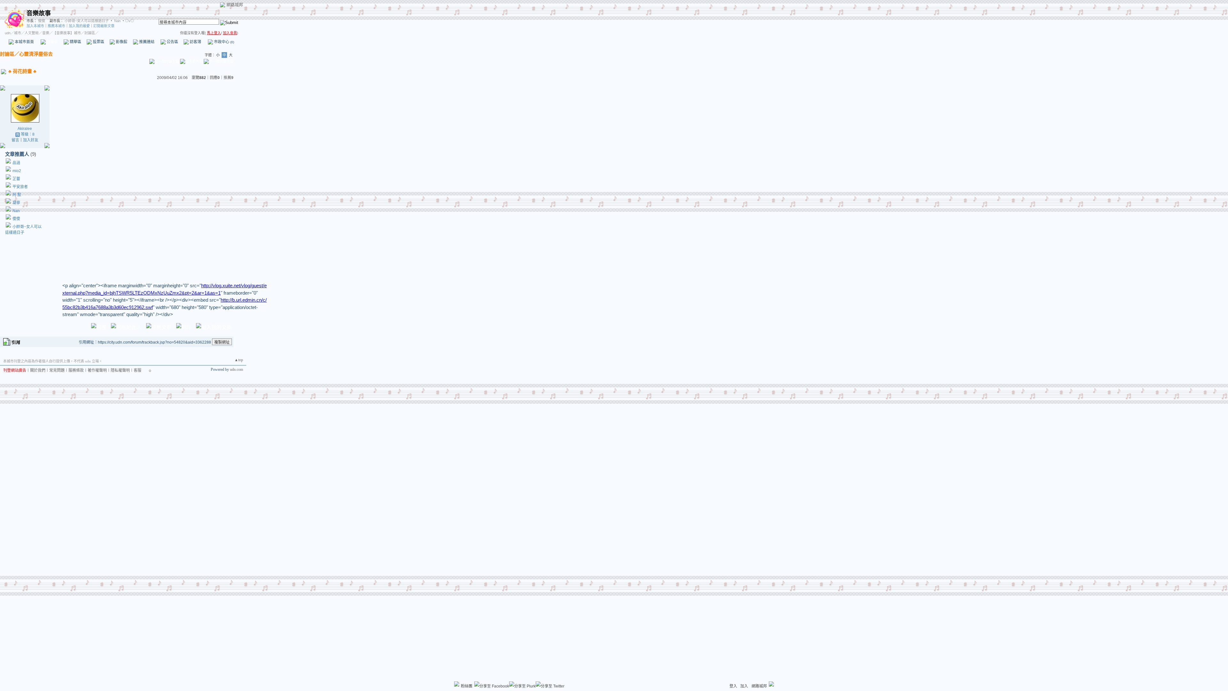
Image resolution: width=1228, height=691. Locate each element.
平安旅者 (20, 187)
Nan (117, 21)
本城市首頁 (24, 42)
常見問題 (57, 370)
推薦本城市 (56, 26)
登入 (733, 686)
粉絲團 (466, 686)
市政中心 (223, 42)
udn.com (236, 369)
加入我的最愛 (79, 26)
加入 (744, 686)
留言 (15, 140)
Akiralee (25, 128)
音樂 (45, 33)
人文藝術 (32, 33)
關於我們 (37, 370)
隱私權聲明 (120, 370)
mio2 (16, 171)
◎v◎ (129, 21)
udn (8, 33)
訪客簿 (195, 42)
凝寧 (16, 203)
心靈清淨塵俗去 (36, 54)
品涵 (16, 163)
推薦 (228, 77)
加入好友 (30, 140)
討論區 (52, 42)
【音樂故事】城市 (67, 33)
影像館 (121, 42)
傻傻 (41, 21)
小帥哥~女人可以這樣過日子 (87, 21)
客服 (137, 370)
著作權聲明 (97, 370)
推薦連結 (146, 42)
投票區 (98, 42)
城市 (17, 33)
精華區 (75, 42)
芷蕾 (16, 179)
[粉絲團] (456, 684)
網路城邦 (234, 4)
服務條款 (76, 370)
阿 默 (16, 195)
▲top (238, 360)
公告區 (172, 42)
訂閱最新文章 (103, 26)
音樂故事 (39, 13)
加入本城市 (35, 26)
